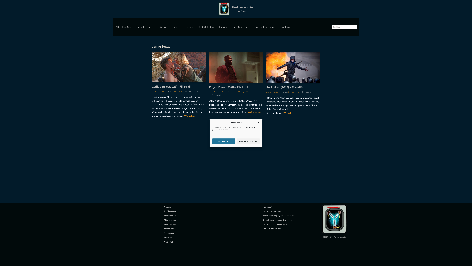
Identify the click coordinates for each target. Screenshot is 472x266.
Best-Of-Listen (206, 26)
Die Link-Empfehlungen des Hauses (277, 220)
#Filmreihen (169, 228)
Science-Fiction (227, 92)
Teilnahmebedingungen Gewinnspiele (278, 215)
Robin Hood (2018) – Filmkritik (284, 87)
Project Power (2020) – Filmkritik (229, 87)
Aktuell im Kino (123, 26)
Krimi (220, 92)
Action (154, 91)
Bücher (189, 26)
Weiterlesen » (191, 116)
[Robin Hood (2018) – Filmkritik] (293, 67)
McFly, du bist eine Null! (248, 141)
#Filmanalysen (170, 220)
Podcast (223, 26)
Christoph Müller (177, 91)
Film (158, 91)
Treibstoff (286, 26)
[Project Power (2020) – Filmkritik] (236, 67)
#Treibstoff (168, 242)
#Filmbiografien (170, 224)
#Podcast (168, 237)
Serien (177, 26)
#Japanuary (169, 233)
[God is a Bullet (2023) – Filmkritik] (179, 67)
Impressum (267, 207)
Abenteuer (270, 92)
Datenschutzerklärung (271, 211)
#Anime (167, 207)
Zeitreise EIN (223, 141)
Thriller (163, 91)
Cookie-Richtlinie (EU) (271, 228)
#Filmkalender (170, 215)
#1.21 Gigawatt (170, 211)
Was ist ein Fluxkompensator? (275, 224)
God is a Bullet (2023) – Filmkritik (171, 86)
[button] (259, 122)
